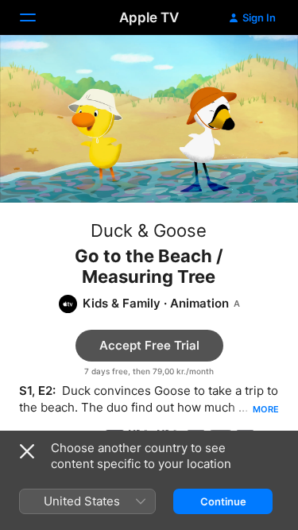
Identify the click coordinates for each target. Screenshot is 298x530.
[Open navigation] (37, 17)
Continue (223, 501)
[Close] (27, 451)
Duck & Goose (149, 230)
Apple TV (149, 17)
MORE (266, 409)
